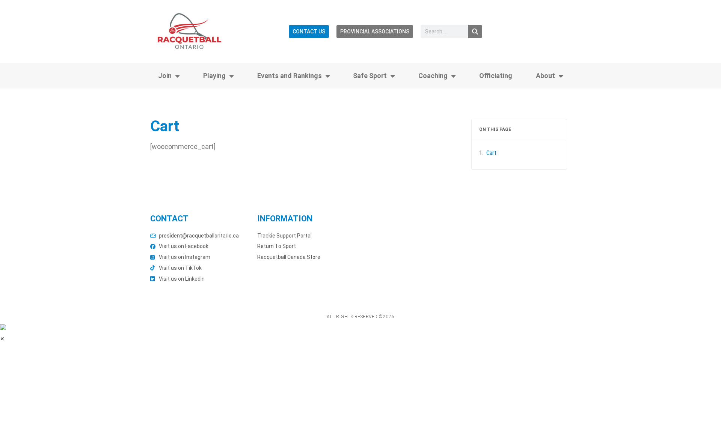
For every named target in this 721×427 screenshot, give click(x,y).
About (545, 76)
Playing (214, 76)
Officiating (495, 76)
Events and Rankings (289, 76)
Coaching (433, 76)
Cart (491, 152)
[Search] (475, 31)
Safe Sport (370, 76)
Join (165, 76)
